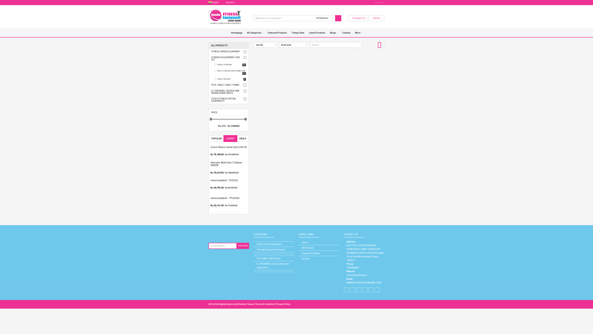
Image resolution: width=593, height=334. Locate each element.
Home (305, 242)
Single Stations (231, 65)
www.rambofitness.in (357, 275)
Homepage (236, 33)
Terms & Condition (265, 304)
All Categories (254, 33)
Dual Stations (231, 79)
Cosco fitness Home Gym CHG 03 (228, 147)
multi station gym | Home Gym (231, 72)
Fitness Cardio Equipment (225, 51)
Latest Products (317, 33)
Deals (242, 138)
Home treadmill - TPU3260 (224, 198)
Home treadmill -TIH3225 (224, 180)
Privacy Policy (283, 304)
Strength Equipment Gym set (225, 58)
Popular (216, 138)
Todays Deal (298, 33)
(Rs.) (230, 2)
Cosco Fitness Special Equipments (223, 100)
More (357, 33)
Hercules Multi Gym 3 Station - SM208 (226, 164)
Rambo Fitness (246, 304)
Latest (230, 138)
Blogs (333, 33)
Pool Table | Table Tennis (225, 85)
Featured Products (277, 33)
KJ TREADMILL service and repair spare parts (225, 92)
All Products (219, 45)
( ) (359, 18)
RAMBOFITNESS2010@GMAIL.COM (364, 282)
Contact (346, 33)
